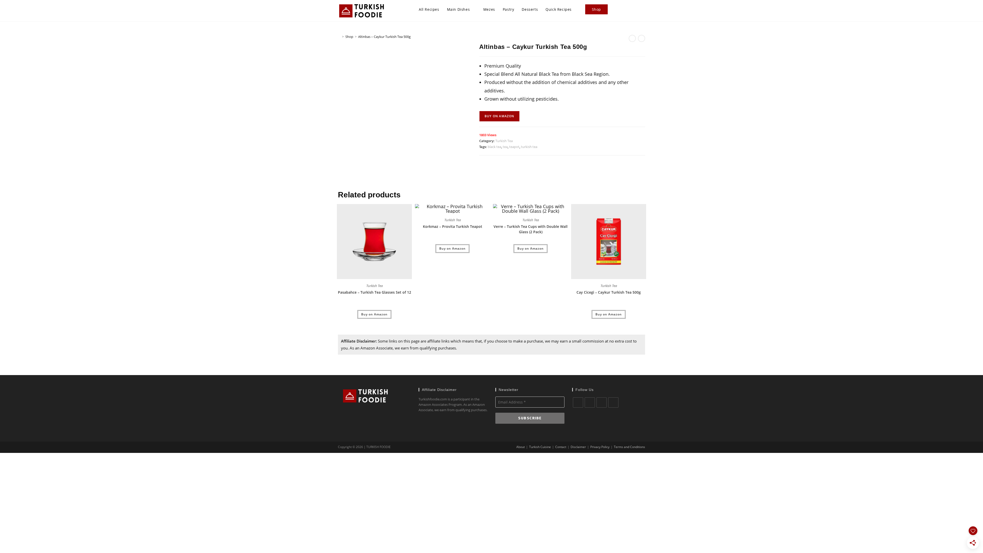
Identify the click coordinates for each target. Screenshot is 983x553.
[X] (578, 402)
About (520, 447)
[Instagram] (601, 402)
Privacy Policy (600, 447)
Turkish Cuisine (540, 447)
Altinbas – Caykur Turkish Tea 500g (384, 36)
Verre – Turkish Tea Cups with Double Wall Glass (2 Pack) (531, 229)
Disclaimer (578, 447)
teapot (514, 146)
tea (505, 146)
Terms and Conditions (629, 447)
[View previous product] (632, 38)
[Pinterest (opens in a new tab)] (635, 9)
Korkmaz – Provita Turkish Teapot (452, 226)
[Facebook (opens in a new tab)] (628, 9)
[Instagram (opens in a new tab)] (643, 9)
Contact (560, 447)
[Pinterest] (613, 402)
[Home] (339, 36)
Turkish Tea (504, 141)
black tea (494, 146)
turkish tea (529, 146)
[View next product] (641, 38)
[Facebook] (590, 402)
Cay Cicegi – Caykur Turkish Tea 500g (608, 292)
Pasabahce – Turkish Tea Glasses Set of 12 (374, 292)
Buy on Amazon (499, 116)
